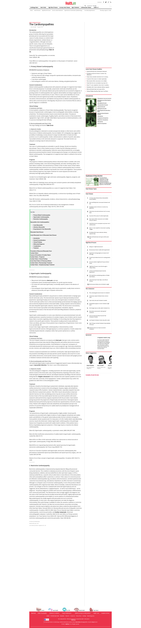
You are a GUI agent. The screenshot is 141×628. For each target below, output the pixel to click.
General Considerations (39, 240)
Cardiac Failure (34, 253)
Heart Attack (43, 7)
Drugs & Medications (66, 613)
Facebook (103, 2)
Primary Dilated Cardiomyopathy (41, 215)
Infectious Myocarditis (39, 227)
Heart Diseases (37, 10)
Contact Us (72, 615)
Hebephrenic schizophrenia (102, 119)
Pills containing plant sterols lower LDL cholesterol (99, 292)
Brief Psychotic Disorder (101, 108)
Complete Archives (105, 613)
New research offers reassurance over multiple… (97, 81)
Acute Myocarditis (38, 225)
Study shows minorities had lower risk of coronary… (98, 76)
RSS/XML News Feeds (55, 615)
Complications (37, 246)
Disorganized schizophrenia (102, 118)
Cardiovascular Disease (86, 7)
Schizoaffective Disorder (101, 103)
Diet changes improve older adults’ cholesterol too (99, 308)
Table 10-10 (50, 125)
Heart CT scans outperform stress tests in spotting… (98, 85)
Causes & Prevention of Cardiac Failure (40, 255)
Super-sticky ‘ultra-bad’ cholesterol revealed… (98, 300)
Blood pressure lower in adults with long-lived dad (99, 249)
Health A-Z (96, 7)
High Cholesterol (75, 7)
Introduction (36, 238)
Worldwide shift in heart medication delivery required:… (98, 87)
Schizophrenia (89, 96)
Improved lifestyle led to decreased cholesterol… (97, 71)
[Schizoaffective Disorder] (91, 126)
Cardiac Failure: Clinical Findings (39, 258)
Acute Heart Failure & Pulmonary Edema (40, 260)
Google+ (109, 2)
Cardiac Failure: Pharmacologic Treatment (41, 262)
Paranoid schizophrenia (101, 123)
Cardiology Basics (34, 7)
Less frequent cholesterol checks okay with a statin (99, 320)
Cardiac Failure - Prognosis (37, 257)
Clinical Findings (37, 242)
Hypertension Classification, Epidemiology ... (73, 10)
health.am (70, 3)
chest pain (50, 280)
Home (31, 10)
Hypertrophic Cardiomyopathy (41, 217)
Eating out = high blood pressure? (96, 246)
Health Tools (96, 613)
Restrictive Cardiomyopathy (40, 219)
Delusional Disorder (101, 106)
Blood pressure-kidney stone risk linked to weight (99, 284)
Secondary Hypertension (89, 10)
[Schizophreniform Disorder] (91, 112)
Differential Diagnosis (39, 244)
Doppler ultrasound (43, 376)
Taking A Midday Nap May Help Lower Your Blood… (98, 91)
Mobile (48, 615)
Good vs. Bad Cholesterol (57, 10)
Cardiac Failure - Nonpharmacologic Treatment (42, 264)
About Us (67, 615)
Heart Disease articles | (35, 22)
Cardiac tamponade (60, 512)
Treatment (36, 248)
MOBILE (100, 2)
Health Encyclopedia (42, 613)
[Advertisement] (56, 15)
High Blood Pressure (53, 7)
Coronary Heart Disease (64, 7)
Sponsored (88, 335)
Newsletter (62, 615)
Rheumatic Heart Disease (36, 232)
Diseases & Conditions (54, 613)
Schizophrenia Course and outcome (104, 98)
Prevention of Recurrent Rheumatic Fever (41, 251)
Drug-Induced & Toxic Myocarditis (42, 229)
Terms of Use (78, 615)
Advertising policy (90, 615)
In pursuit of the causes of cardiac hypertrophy (97, 78)
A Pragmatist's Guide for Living (103, 337)
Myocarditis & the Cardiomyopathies (39, 222)
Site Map (84, 615)
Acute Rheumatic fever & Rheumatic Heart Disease (43, 235)
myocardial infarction (40, 365)
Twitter (106, 2)
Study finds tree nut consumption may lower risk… (97, 83)
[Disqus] (56, 549)
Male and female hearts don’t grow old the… (96, 89)
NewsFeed (33, 613)
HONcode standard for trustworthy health (75, 618)
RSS (111, 2)
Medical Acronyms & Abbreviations (82, 613)
